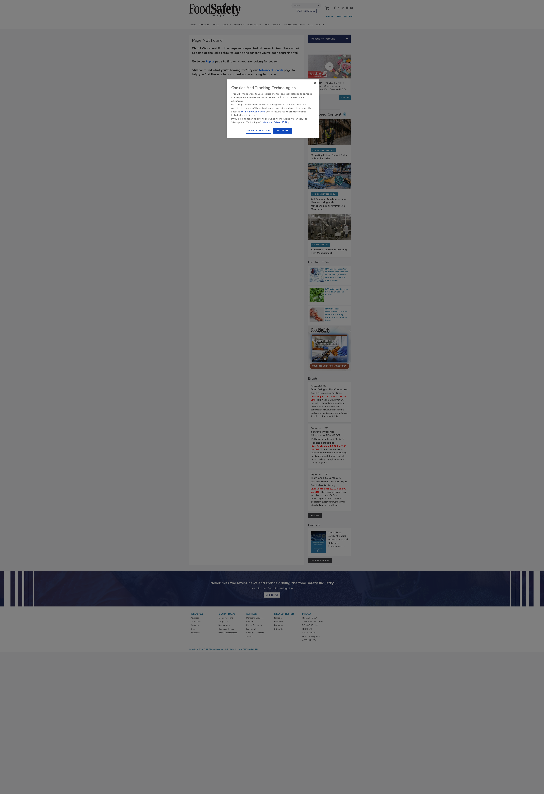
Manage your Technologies (258, 130)
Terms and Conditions (253, 111)
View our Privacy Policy (276, 122)
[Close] (315, 83)
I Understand (282, 130)
